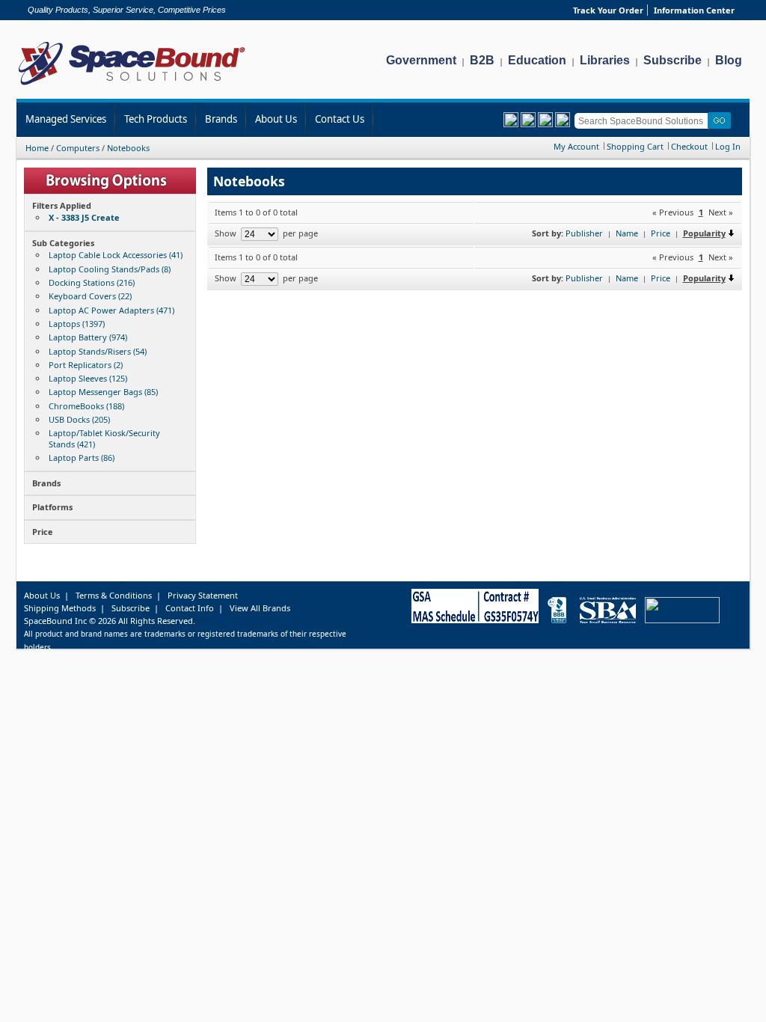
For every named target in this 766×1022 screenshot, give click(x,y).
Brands (221, 119)
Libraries (605, 60)
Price (660, 233)
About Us (276, 119)
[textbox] (643, 121)
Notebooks (128, 147)
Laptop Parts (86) (81, 457)
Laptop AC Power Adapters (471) (111, 310)
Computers (77, 147)
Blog (728, 60)
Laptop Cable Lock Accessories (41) (116, 254)
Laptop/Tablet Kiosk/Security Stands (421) (104, 438)
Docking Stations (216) (92, 282)
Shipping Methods (60, 607)
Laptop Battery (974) (88, 337)
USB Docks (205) (79, 419)
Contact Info (189, 607)
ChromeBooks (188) (86, 405)
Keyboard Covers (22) (90, 296)
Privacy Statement (203, 595)
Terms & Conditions (114, 595)
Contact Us (339, 119)
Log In (728, 146)
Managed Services (65, 119)
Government (421, 60)
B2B (482, 60)
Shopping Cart (635, 146)
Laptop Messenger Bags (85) (103, 391)
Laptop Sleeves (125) (88, 378)
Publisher (584, 233)
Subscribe (672, 60)
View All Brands (260, 607)
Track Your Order (608, 10)
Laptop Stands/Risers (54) (98, 351)
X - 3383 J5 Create (84, 217)
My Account (576, 146)
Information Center (694, 10)
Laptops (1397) (77, 323)
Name (627, 233)
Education (537, 60)
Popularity (704, 233)
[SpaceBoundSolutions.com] (132, 86)
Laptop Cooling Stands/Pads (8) (110, 269)
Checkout (689, 146)
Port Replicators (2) (86, 364)
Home (37, 147)
